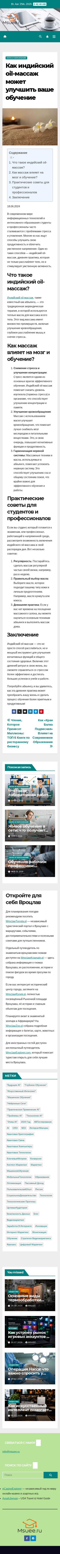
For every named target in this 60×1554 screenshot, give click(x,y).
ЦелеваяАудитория (17, 1207)
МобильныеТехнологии (19, 1177)
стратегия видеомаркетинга (36, 1238)
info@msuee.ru (11, 1451)
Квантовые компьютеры (19, 1146)
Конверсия (35, 1158)
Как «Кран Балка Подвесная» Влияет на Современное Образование (42, 731)
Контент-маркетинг (17, 1164)
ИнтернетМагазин (39, 1128)
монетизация (39, 1232)
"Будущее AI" (14, 1085)
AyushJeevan (10, 1498)
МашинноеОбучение (18, 1171)
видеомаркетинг (15, 1220)
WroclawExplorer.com (18, 1052)
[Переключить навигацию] (54, 37)
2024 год (25, 1122)
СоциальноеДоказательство (21, 1195)
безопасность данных (18, 1214)
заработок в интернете (19, 1226)
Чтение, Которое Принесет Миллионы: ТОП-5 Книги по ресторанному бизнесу (18, 733)
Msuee (32, 1306)
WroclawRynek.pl (16, 994)
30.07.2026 (17, 1342)
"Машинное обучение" (19, 1097)
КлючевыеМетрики (17, 1158)
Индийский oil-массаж (20, 297)
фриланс (11, 1244)
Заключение (21, 197)
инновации (41, 1226)
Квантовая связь (15, 1140)
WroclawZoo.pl (14, 1025)
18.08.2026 (17, 1306)
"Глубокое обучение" (35, 1085)
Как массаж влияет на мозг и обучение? (28, 175)
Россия (39, 1189)
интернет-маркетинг (18, 1232)
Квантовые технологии (19, 1152)
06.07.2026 (17, 1416)
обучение (12, 1238)
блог (36, 1214)
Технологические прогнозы (21, 1201)
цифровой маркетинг (31, 1244)
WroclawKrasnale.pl (32, 957)
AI (8, 1128)
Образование (42, 1177)
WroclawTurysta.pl (16, 921)
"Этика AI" (12, 1122)
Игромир (13, 1328)
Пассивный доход (34, 1183)
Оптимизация (14, 1183)
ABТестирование (43, 1122)
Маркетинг (36, 1164)
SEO (23, 1128)
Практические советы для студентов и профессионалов (30, 187)
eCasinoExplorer (12, 1488)
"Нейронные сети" (16, 1103)
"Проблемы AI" (14, 1115)
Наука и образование (16, 58)
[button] (40, 36)
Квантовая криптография (20, 1134)
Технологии (46, 1195)
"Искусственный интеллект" (21, 1091)
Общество (14, 1292)
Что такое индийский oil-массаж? (29, 165)
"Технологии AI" (34, 1115)
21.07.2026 (17, 1379)
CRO (15, 1128)
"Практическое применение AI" (23, 1109)
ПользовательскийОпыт (19, 1189)
